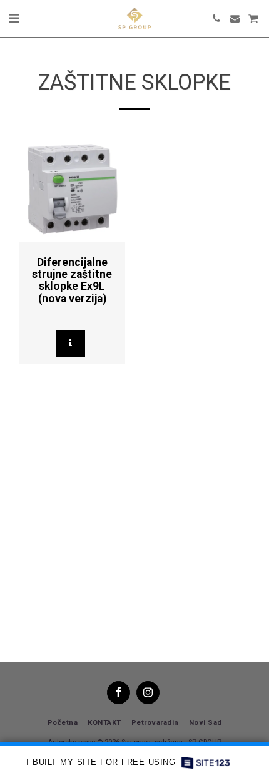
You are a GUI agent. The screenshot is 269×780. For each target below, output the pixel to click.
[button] (13, 18)
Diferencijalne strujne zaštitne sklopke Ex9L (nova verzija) (72, 280)
